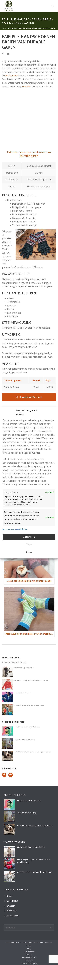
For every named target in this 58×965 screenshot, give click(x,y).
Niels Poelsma (46, 942)
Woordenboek (13, 915)
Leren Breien (12, 900)
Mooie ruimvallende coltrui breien (31, 847)
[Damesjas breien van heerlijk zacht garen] (9, 876)
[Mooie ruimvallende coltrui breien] (9, 851)
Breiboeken (12, 910)
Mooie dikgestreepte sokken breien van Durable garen (33, 860)
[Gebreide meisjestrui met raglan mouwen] (7, 684)
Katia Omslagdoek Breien (24, 668)
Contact (29, 955)
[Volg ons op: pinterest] (10, 775)
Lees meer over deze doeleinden (15, 529)
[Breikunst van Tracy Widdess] (7, 731)
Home (5, 28)
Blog (29, 949)
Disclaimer (29, 960)
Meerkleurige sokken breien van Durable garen (30, 634)
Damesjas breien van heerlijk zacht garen (34, 872)
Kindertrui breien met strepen (14, 662)
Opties (29, 552)
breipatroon (12, 75)
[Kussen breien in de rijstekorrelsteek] (7, 709)
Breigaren (11, 905)
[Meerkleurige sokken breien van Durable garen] (29, 609)
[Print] (9, 53)
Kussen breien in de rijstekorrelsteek (29, 705)
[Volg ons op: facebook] (4, 775)
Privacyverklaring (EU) (29, 963)
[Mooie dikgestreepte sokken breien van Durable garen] (9, 863)
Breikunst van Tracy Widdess (27, 727)
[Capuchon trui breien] (7, 697)
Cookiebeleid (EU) (29, 957)
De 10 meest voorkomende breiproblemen (33, 752)
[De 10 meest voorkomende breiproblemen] (7, 756)
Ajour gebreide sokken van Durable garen (29, 581)
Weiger (29, 544)
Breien (9, 896)
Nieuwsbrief (29, 952)
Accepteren (29, 536)
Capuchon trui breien (22, 693)
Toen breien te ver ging (25, 739)
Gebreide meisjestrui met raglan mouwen (31, 680)
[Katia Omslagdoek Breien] (7, 672)
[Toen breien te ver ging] (7, 743)
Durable (26, 86)
